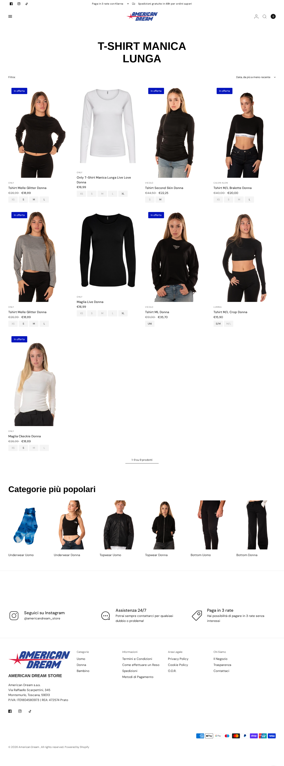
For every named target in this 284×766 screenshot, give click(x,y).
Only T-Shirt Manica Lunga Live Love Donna (104, 179)
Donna (81, 665)
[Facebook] (12, 711)
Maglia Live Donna (90, 302)
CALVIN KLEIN (221, 182)
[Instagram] (22, 711)
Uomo (81, 659)
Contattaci (221, 671)
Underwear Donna (67, 555)
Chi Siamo (220, 652)
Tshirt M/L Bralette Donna (233, 188)
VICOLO (149, 182)
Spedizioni (129, 671)
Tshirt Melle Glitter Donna (27, 188)
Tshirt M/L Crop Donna (230, 312)
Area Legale (175, 652)
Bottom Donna (246, 555)
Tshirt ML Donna (157, 312)
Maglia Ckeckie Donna (24, 436)
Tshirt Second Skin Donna (164, 188)
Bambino (83, 671)
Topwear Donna (156, 555)
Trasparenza (222, 665)
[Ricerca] (265, 16)
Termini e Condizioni (137, 659)
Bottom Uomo (201, 555)
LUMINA (218, 307)
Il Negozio (220, 659)
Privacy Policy (178, 659)
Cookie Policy (178, 665)
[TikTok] (32, 711)
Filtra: (12, 77)
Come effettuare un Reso (140, 665)
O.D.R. (172, 671)
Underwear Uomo (21, 555)
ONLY (11, 182)
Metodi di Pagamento (137, 677)
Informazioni (129, 652)
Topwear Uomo (110, 555)
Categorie (83, 652)
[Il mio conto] (256, 16)
